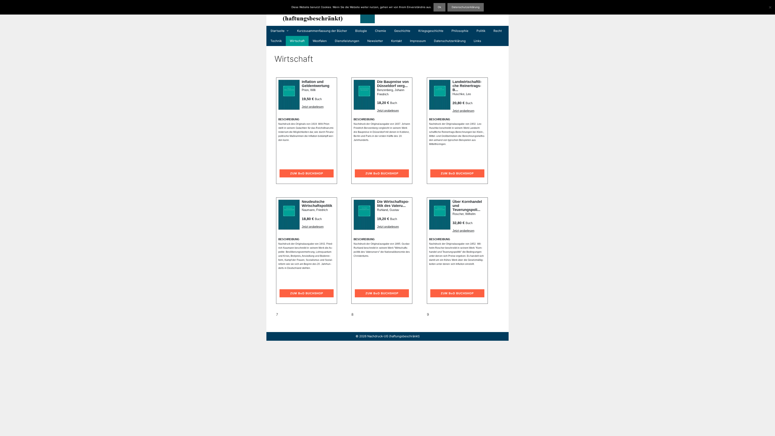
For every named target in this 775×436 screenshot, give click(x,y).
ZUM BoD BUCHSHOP (306, 173)
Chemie (380, 31)
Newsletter (375, 41)
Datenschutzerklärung (450, 41)
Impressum (418, 41)
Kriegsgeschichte (430, 31)
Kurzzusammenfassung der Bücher (322, 31)
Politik (481, 31)
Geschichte (402, 31)
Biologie (361, 31)
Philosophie (459, 31)
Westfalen (320, 41)
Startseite (277, 31)
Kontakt (396, 41)
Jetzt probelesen (313, 106)
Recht (497, 31)
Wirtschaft (297, 41)
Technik (276, 41)
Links (477, 41)
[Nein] (770, 7)
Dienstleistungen (347, 41)
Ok (439, 7)
